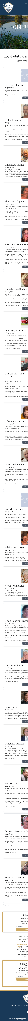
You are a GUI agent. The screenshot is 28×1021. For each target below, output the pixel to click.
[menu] (25, 3)
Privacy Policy (20, 1019)
